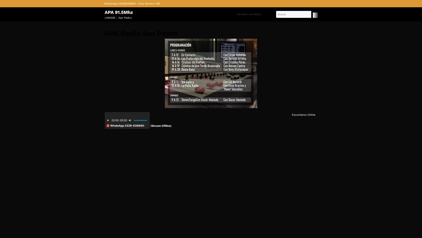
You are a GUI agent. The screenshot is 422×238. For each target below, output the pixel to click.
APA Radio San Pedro (249, 14)
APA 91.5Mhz (119, 12)
